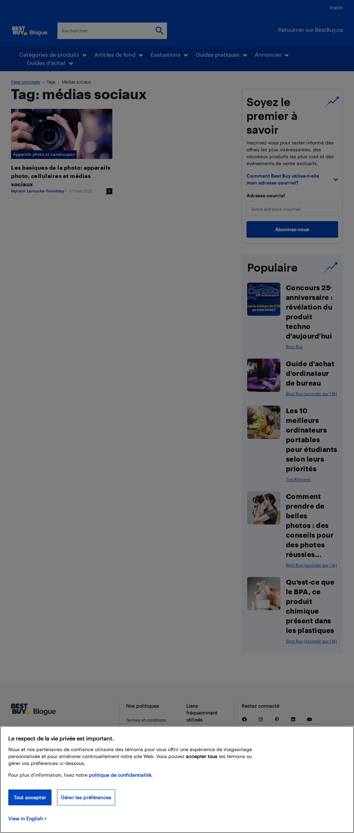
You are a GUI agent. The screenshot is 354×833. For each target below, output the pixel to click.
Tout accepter (30, 797)
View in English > (27, 818)
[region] (177, 779)
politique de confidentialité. (120, 775)
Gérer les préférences (86, 797)
